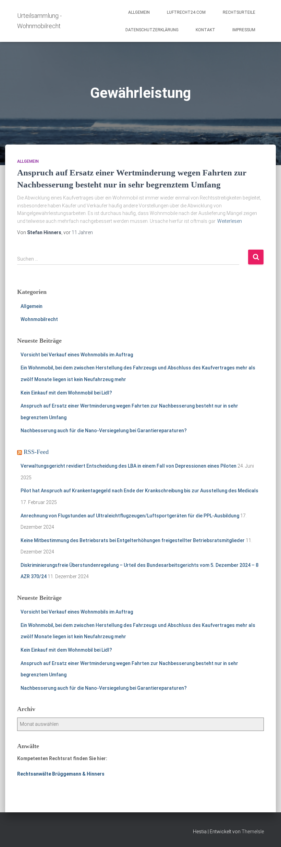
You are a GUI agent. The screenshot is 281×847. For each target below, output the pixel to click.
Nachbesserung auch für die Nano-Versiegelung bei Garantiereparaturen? (104, 430)
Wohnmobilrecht (39, 319)
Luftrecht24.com (186, 12)
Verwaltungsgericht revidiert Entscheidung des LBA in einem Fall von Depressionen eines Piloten (128, 466)
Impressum (243, 29)
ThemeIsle (253, 831)
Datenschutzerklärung (152, 29)
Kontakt (205, 29)
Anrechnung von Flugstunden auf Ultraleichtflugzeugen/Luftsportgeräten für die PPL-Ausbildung (130, 515)
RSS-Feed (36, 451)
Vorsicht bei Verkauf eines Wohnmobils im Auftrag (77, 354)
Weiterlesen (229, 221)
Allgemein (139, 12)
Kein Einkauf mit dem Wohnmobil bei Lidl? (66, 393)
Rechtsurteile (239, 12)
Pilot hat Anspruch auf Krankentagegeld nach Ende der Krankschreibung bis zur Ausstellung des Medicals (139, 490)
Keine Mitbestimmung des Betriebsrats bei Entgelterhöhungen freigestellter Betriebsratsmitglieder (133, 540)
